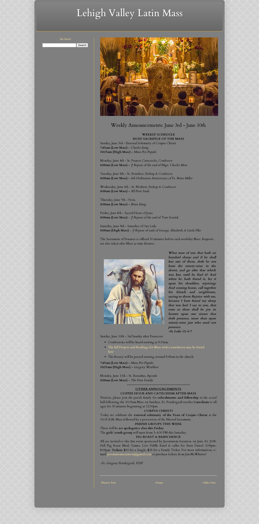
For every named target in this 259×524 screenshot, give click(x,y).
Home (159, 483)
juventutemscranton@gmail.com (129, 454)
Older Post (209, 483)
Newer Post (108, 483)
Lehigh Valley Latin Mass (129, 13)
